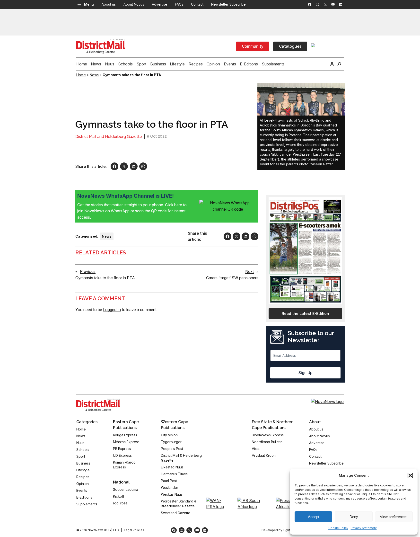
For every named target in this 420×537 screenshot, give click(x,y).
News (94, 75)
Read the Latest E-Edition (305, 313)
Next (249, 271)
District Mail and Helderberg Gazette (108, 136)
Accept (313, 517)
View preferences (394, 517)
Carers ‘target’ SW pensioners (232, 277)
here (178, 204)
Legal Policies (134, 530)
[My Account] (332, 64)
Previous (88, 271)
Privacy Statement (364, 528)
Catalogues (290, 46)
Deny (354, 517)
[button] (410, 475)
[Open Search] (339, 64)
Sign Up (305, 372)
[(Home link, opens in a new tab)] (98, 405)
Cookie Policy (338, 528)
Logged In (112, 309)
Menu (89, 4)
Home (81, 75)
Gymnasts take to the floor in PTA (105, 277)
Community (252, 46)
